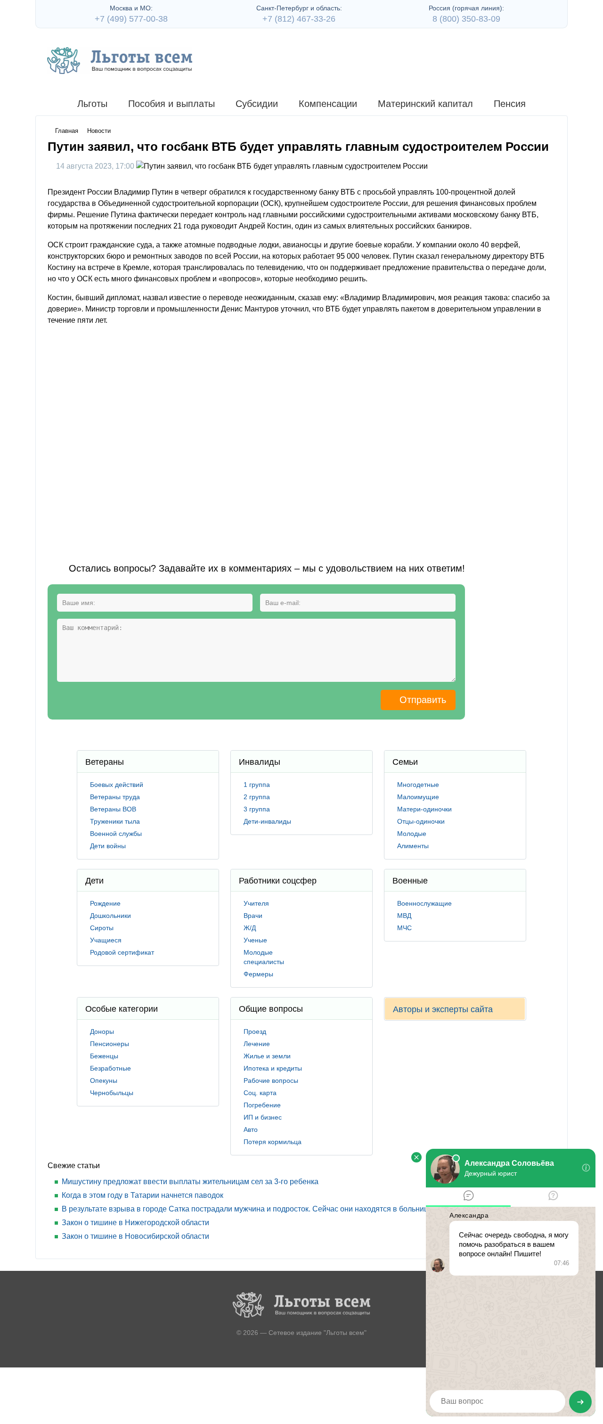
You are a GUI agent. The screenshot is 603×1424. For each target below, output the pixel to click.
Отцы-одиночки (421, 821)
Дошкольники (110, 915)
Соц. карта (260, 1093)
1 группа (257, 784)
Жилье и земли (267, 1056)
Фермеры (258, 974)
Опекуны (103, 1080)
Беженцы (104, 1056)
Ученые (255, 940)
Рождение (105, 903)
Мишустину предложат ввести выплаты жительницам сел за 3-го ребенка (190, 1182)
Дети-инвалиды (267, 821)
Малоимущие (418, 797)
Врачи (253, 915)
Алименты (413, 846)
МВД (404, 915)
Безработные (110, 1068)
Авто (251, 1129)
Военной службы (116, 833)
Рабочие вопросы (271, 1080)
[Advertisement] (219, 436)
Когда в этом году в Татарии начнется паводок (142, 1195)
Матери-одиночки (424, 809)
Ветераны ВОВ (113, 809)
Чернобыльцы (111, 1093)
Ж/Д (250, 928)
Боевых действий (116, 784)
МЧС (404, 928)
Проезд (255, 1031)
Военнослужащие (424, 903)
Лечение (257, 1044)
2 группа (257, 797)
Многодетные (418, 784)
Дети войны (108, 846)
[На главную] (119, 60)
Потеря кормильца (273, 1142)
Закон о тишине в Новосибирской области (135, 1236)
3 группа (257, 809)
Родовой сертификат (122, 952)
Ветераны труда (115, 797)
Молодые (411, 833)
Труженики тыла (115, 821)
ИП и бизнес (263, 1117)
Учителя (256, 903)
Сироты (102, 928)
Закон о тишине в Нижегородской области (135, 1223)
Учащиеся (106, 940)
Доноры (102, 1031)
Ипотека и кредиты (273, 1068)
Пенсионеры (109, 1044)
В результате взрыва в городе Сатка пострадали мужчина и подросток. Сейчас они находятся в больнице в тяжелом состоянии (285, 1209)
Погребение (262, 1105)
